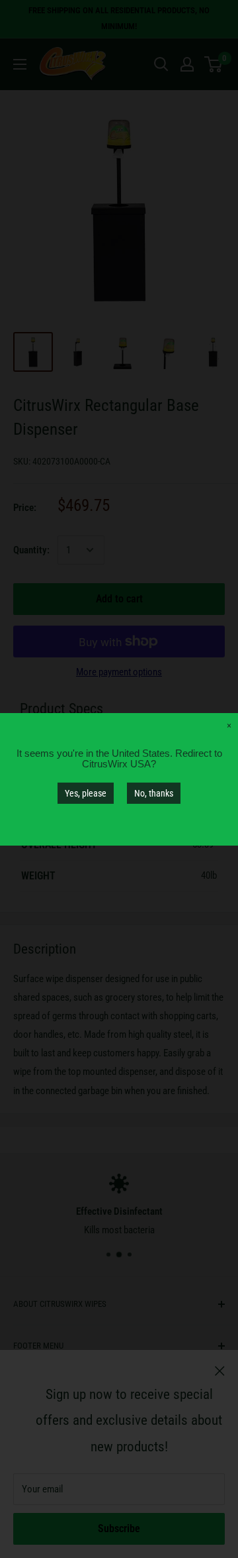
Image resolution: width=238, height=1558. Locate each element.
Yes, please (85, 792)
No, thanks (153, 792)
